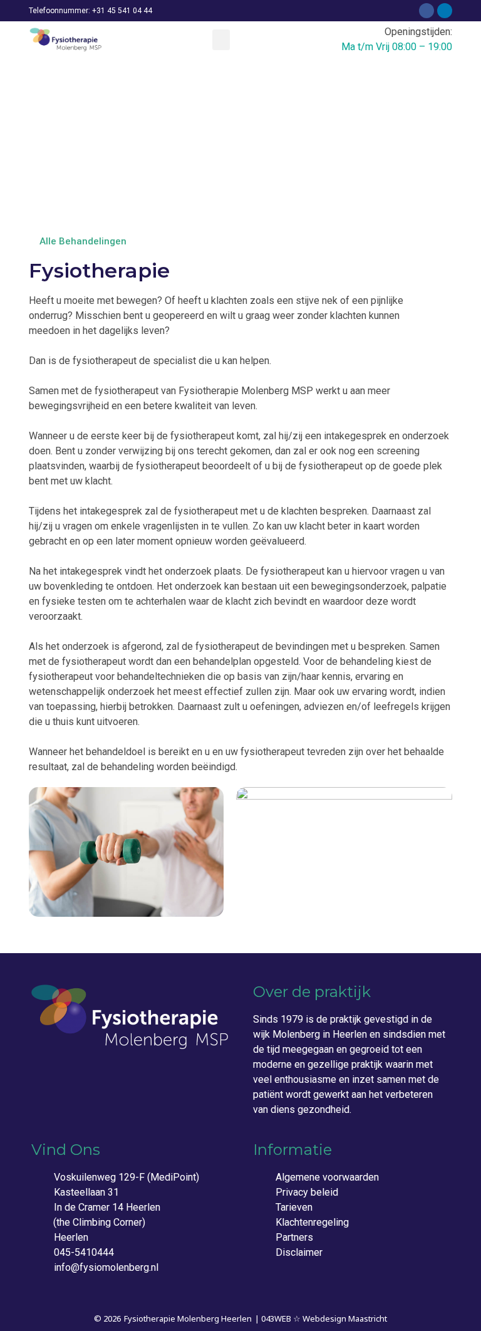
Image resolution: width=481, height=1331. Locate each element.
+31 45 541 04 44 (122, 10)
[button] (221, 39)
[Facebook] (426, 10)
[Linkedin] (444, 10)
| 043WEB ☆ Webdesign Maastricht (321, 1318)
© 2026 (107, 1318)
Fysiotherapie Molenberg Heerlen (188, 1318)
